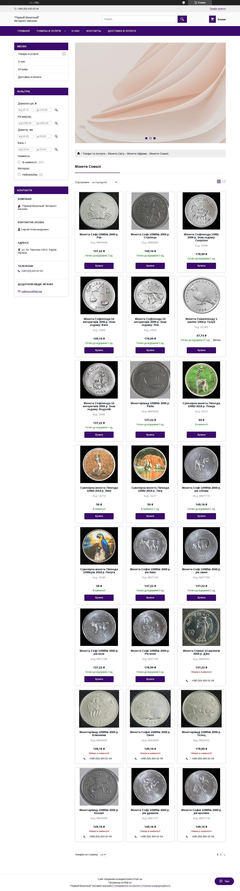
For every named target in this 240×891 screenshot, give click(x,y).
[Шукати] (182, 19)
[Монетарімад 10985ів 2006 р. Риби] (150, 379)
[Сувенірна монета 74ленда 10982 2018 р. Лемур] (201, 379)
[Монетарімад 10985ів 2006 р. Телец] (201, 708)
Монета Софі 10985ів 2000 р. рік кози (99, 652)
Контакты (93, 30)
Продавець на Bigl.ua (120, 882)
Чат (227, 881)
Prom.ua (137, 879)
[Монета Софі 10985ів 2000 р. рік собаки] (201, 464)
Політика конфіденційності (156, 886)
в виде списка (224, 182)
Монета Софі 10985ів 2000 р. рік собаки (201, 489)
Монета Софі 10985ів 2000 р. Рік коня (150, 652)
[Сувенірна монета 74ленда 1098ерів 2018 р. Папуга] (99, 545)
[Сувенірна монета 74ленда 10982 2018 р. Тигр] (150, 464)
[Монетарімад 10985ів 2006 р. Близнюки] (99, 708)
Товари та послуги (93, 153)
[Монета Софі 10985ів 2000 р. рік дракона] (150, 786)
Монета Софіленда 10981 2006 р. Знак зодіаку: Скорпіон (201, 237)
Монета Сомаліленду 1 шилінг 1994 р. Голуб (201, 320)
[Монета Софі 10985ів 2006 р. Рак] (99, 211)
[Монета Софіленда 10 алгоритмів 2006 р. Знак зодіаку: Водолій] (99, 379)
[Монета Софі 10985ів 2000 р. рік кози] (99, 627)
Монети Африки (137, 153)
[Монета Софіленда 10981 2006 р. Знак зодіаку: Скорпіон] (201, 211)
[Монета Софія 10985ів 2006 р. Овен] (150, 708)
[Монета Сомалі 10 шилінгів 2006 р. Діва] (201, 627)
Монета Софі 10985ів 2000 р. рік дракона (150, 812)
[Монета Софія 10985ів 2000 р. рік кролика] (201, 786)
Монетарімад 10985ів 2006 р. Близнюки (99, 734)
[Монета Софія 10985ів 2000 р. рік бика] (150, 545)
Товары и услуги (48, 30)
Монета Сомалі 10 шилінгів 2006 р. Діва (201, 652)
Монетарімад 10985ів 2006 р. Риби (150, 405)
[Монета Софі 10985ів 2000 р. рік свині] (201, 545)
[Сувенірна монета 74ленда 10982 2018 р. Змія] (99, 464)
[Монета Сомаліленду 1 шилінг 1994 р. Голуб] (201, 295)
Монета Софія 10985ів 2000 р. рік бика (150, 571)
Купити (99, 265)
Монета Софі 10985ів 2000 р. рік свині (201, 571)
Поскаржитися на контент (126, 886)
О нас (75, 30)
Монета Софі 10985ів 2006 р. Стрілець (150, 236)
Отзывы (23, 69)
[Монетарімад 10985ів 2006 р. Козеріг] (99, 786)
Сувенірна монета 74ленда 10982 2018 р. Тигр (150, 489)
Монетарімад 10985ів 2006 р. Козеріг (99, 812)
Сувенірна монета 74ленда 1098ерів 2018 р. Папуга (99, 571)
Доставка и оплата (122, 30)
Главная (24, 30)
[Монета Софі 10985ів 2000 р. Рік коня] (150, 627)
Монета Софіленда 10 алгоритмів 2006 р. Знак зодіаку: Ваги (99, 321)
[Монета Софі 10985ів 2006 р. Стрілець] (150, 211)
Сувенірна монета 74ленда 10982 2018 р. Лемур (201, 405)
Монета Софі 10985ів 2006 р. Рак (99, 236)
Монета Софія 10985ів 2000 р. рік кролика (201, 812)
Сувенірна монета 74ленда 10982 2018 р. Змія (99, 489)
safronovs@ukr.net (31, 291)
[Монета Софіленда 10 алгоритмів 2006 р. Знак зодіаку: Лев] (150, 295)
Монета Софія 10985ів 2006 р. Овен (150, 734)
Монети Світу (116, 153)
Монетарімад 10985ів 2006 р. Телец (201, 734)
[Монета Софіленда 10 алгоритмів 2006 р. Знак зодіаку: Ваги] (99, 295)
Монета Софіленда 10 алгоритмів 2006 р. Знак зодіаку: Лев (150, 321)
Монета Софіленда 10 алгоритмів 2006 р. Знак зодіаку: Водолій (99, 406)
